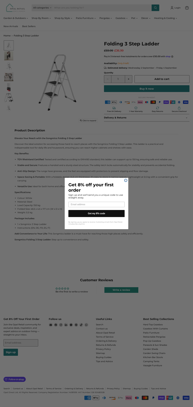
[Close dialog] (125, 180)
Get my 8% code (96, 213)
